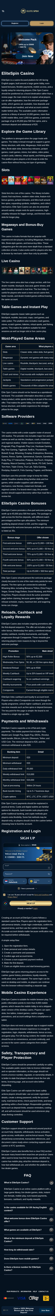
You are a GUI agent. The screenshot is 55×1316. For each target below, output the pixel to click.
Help (35, 1291)
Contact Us (43, 1291)
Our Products (13, 1291)
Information (26, 1291)
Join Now (27, 56)
